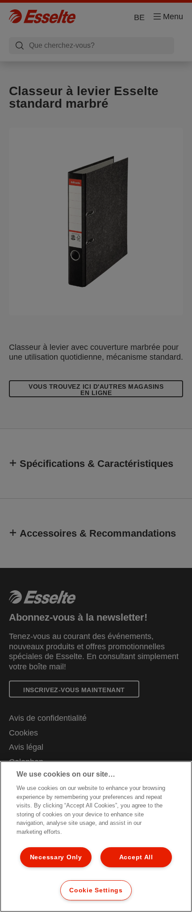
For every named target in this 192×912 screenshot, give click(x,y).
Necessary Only (56, 857)
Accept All (136, 857)
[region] (96, 836)
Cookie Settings (96, 890)
